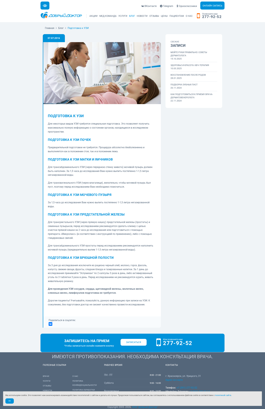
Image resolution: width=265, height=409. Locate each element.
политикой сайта (223, 395)
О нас (189, 16)
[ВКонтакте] (50, 324)
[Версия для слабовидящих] (44, 6)
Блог (132, 16)
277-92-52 (212, 17)
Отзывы (154, 16)
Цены (164, 16)
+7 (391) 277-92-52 (187, 387)
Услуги (122, 16)
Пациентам (176, 16)
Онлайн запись (212, 5)
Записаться (133, 342)
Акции (93, 16)
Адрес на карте (174, 379)
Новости (142, 16)
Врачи (46, 376)
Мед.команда (108, 16)
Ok (9, 401)
